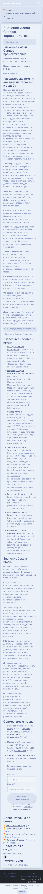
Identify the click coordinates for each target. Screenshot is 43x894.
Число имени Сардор (16, 825)
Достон (25, 745)
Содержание (12, 42)
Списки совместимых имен (20, 755)
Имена (11, 10)
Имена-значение (11, 3)
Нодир (18, 748)
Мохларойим (13, 737)
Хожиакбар (20, 750)
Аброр (10, 745)
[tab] (19, 42)
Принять (21, 891)
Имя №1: (11, 774)
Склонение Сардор (15, 840)
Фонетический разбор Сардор (20, 834)
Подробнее (23, 888)
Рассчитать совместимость (21, 798)
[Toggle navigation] (38, 3)
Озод (32, 748)
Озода (10, 728)
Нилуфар (19, 731)
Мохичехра (12, 734)
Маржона (26, 728)
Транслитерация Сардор (18, 828)
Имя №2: (11, 784)
